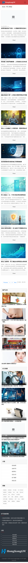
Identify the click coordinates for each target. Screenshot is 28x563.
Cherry (8, 59)
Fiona (8, 159)
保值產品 (21, 496)
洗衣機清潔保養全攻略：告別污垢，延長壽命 (12, 385)
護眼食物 (16, 496)
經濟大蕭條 (5, 499)
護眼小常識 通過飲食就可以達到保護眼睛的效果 (13, 335)
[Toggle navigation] (25, 2)
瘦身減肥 (14, 465)
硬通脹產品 (11, 499)
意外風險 (18, 494)
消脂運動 (4, 501)
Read (14, 40)
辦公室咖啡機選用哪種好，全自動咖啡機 (11, 421)
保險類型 (4, 492)
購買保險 (9, 490)
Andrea (9, 126)
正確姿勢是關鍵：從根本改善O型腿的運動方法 (13, 518)
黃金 (19, 499)
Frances (8, 226)
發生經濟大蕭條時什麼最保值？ (9, 363)
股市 (9, 496)
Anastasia (9, 259)
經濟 (15, 499)
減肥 (9, 501)
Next (15, 282)
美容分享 (14, 474)
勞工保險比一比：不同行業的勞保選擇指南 (13, 195)
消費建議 (18, 501)
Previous (6, 282)
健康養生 (14, 471)
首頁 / (4, 7)
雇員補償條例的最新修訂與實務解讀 (11, 161)
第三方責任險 (20, 490)
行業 (9, 494)
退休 (14, 492)
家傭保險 (4, 490)
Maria (8, 193)
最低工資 (4, 494)
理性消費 (4, 503)
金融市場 (14, 468)
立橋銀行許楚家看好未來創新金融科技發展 (12, 349)
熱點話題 (14, 480)
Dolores (8, 93)
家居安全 (13, 494)
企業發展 (4, 496)
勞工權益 (14, 490)
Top (26, 551)
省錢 (17, 492)
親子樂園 (14, 477)
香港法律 (21, 492)
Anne (8, 26)
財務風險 (9, 492)
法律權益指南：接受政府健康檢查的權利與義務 (13, 456)
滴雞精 (22, 499)
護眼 (12, 496)
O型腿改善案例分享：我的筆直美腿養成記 (12, 520)
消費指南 (13, 501)
